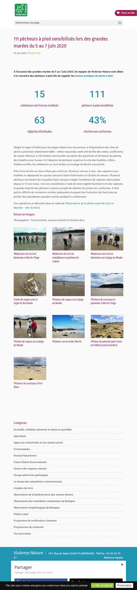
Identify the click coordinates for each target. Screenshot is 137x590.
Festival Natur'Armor (25, 455)
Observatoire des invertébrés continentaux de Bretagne (44, 501)
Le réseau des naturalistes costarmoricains (38, 481)
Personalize (124, 585)
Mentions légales (113, 557)
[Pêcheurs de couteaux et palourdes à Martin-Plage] (107, 296)
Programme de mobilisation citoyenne (35, 520)
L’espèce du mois (23, 488)
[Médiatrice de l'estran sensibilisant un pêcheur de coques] (68, 250)
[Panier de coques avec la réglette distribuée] (30, 296)
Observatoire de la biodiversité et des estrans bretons (43, 494)
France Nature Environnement (30, 462)
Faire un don (128, 12)
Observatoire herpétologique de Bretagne (36, 507)
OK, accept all (103, 585)
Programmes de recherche (28, 527)
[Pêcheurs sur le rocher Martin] (68, 338)
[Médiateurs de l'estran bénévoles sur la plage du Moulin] (107, 250)
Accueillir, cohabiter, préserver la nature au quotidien (43, 429)
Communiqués (22, 449)
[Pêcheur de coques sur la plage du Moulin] (30, 338)
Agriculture (20, 436)
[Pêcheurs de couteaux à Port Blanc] (30, 379)
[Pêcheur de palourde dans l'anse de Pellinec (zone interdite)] (107, 338)
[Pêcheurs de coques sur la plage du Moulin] (68, 296)
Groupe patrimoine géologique (31, 475)
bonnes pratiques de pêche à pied (93, 75)
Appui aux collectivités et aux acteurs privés (38, 442)
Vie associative (22, 533)
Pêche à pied (34, 53)
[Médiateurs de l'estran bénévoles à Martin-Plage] (30, 250)
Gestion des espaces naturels (30, 468)
